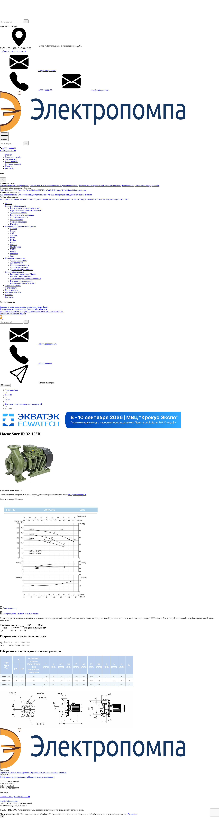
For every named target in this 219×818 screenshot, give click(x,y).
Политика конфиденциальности (14, 777)
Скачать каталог (9, 608)
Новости (9, 166)
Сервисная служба (13, 157)
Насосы (8, 395)
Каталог (4, 140)
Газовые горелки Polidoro (37, 199)
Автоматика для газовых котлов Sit (64, 199)
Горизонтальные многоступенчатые (45, 186)
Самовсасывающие (143, 186)
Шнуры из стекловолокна (91, 199)
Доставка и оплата (13, 164)
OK (2, 817)
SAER (7, 399)
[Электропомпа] (92, 131)
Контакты (9, 168)
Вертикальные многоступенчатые (14, 186)
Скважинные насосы (112, 186)
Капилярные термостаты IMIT (116, 199)
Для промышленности (40, 195)
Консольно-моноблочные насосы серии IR (23, 404)
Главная (8, 155)
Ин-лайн (155, 186)
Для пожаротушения (60, 195)
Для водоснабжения (8, 195)
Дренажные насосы (69, 186)
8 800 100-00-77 (45, 90)
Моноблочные (128, 186)
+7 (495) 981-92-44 (8, 150)
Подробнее (132, 814)
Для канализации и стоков (80, 195)
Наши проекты (11, 162)
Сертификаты (11, 159)
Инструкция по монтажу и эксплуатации (20, 614)
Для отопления (24, 195)
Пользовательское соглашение (41, 777)
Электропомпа (11, 390)
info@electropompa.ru (47, 71)
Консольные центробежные (91, 186)
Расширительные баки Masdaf (13, 199)
